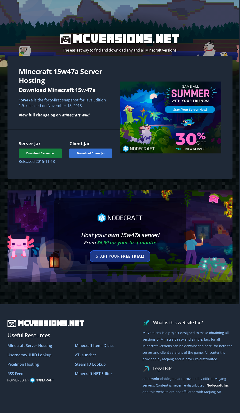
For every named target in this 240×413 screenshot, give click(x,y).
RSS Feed (15, 373)
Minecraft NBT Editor (93, 373)
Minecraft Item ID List (94, 345)
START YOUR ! (120, 256)
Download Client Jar (91, 153)
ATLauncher (85, 354)
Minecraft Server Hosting (30, 345)
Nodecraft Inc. (217, 385)
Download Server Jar (40, 153)
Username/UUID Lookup (30, 354)
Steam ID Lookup (90, 364)
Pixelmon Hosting (23, 364)
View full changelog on (54, 115)
